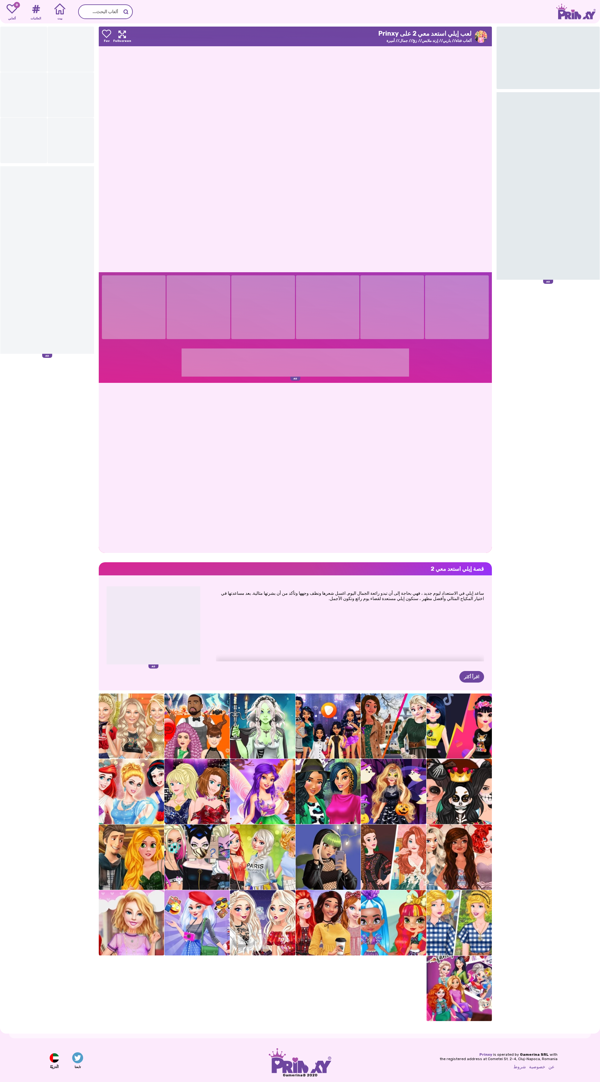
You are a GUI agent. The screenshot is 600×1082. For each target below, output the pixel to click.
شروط (519, 1066)
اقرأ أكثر (471, 676)
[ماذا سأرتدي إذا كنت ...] (328, 726)
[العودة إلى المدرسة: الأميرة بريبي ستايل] (328, 922)
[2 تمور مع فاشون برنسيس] (131, 857)
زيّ (414, 40)
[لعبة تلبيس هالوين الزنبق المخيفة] (262, 726)
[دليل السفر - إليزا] (197, 922)
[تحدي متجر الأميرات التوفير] (459, 922)
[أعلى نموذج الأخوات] (197, 791)
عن (551, 1066)
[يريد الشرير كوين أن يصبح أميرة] (459, 988)
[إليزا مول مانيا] (262, 922)
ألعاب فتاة (464, 40)
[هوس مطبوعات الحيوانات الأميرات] (328, 791)
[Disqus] (295, 467)
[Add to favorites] (106, 36)
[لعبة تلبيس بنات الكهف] (393, 922)
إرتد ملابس (430, 40)
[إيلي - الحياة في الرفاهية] (131, 922)
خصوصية (537, 1066)
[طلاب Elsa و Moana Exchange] (393, 726)
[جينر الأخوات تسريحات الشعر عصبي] (197, 726)
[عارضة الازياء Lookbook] (131, 726)
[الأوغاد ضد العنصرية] (197, 857)
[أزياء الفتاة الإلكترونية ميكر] (328, 857)
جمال (403, 40)
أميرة (391, 40)
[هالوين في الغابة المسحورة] (393, 791)
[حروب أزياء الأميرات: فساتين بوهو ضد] (393, 857)
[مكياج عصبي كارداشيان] (459, 791)
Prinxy (485, 1054)
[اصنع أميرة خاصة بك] (131, 791)
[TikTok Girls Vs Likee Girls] (459, 726)
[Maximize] (122, 36)
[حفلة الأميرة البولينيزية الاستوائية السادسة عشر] (459, 857)
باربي (447, 40)
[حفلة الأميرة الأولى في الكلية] (262, 857)
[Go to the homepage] (578, 11)
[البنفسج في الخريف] (262, 791)
